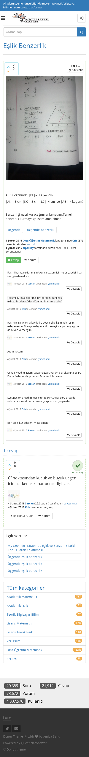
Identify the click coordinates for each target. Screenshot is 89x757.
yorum (32, 260)
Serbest (12, 659)
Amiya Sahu (51, 736)
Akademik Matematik (22, 597)
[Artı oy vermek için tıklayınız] (8, 67)
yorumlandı (54, 283)
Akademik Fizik (17, 606)
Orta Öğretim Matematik (39, 240)
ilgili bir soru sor (23, 516)
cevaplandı (70, 503)
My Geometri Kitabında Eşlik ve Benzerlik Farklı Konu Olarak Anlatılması (42, 548)
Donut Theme (13, 736)
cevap (15, 260)
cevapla (75, 289)
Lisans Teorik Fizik (20, 632)
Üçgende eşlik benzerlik (25, 557)
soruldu (31, 244)
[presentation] (10, 477)
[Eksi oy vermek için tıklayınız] (8, 71)
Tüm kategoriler (26, 587)
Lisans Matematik (19, 623)
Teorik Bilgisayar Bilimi (23, 614)
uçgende (14, 230)
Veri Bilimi (14, 641)
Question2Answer (34, 743)
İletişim (7, 717)
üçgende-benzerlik (40, 230)
